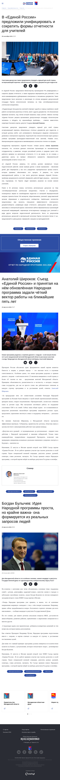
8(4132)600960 (30, 739)
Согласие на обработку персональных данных (30, 766)
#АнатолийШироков (30, 495)
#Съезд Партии (29, 491)
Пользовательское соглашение (30, 761)
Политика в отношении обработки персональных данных (30, 764)
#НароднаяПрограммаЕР (45, 491)
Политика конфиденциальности (30, 763)
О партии (5, 729)
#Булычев (48, 671)
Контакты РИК (7, 732)
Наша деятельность (13, 8)
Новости (22, 8)
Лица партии (25, 729)
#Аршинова (18, 228)
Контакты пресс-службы (28, 732)
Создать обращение (29, 245)
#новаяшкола (30, 228)
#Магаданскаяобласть (14, 491)
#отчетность (42, 228)
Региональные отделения (48, 729)
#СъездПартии (30, 675)
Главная (4, 8)
